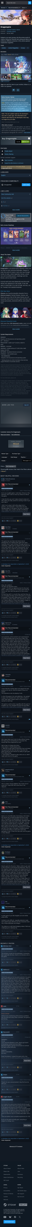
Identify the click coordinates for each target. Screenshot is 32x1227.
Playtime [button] (23, 457)
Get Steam (20, 1187)
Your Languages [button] (10, 466)
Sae (6, 901)
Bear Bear (8, 527)
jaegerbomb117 (9, 769)
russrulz (7, 725)
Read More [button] (26, 514)
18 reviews (15, 572)
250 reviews (8, 803)
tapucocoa (8, 622)
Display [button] (3, 460)
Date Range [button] (14, 457)
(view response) (5, 566)
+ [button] (27, 48)
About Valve (21, 1168)
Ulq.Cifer (7, 571)
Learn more (25, 110)
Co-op (23, 48)
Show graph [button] (26, 460)
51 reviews (7, 480)
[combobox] (17, 2)
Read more (27, 132)
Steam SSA (6, 1171)
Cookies (6, 1196)
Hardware (20, 1174)
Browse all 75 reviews (16, 1146)
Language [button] (4, 457)
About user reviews (5, 434)
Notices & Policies (8, 1193)
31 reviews (14, 624)
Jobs (19, 1171)
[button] (4, 8)
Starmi (18, 29)
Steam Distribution (9, 1177)
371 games (7, 624)
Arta (6, 802)
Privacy (5, 1187)
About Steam (7, 1168)
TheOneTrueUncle (10, 479)
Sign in (3, 84)
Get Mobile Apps (9, 1221)
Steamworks (7, 1174)
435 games (7, 528)
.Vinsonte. (8, 674)
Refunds (6, 1199)
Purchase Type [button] (16, 453)
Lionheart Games (11, 29)
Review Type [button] (5, 453)
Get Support (21, 1193)
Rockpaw (7, 852)
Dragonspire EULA (6, 168)
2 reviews (7, 676)
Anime (4, 48)
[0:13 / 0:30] (16, 65)
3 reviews (15, 528)
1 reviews (7, 771)
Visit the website (6, 198)
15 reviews (7, 853)
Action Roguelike (13, 48)
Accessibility (7, 1190)
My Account (21, 1196)
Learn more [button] (26, 184)
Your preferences (15, 434)
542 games (7, 572)
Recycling (20, 1177)
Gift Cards (6, 1180)
